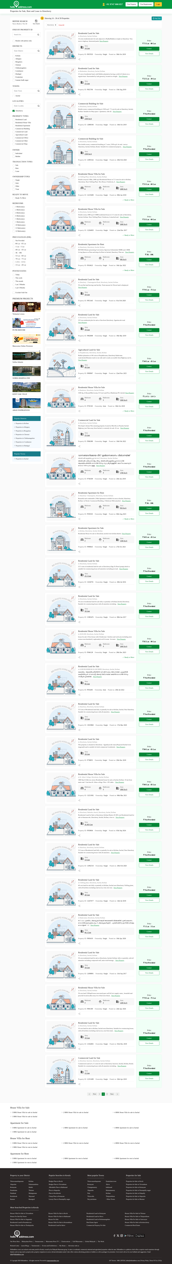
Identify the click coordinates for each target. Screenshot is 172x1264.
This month (19, 281)
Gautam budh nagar (21, 80)
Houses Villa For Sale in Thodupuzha (22, 1225)
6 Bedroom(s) (20, 216)
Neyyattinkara (91, 1199)
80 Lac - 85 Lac (20, 244)
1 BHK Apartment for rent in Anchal (24, 1162)
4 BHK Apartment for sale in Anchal (126, 1128)
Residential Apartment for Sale (91, 528)
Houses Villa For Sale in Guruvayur (136, 1219)
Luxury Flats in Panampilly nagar (59, 1199)
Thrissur (31, 1190)
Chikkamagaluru (20, 68)
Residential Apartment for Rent (91, 244)
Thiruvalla (90, 1196)
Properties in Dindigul (23, 446)
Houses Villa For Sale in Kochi (58, 1213)
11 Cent (87, 1073)
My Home (62, 1246)
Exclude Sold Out (21, 292)
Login (158, 4)
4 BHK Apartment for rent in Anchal (126, 1158)
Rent (16, 168)
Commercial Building (22, 129)
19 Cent (87, 330)
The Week (101, 1241)
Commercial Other (21, 141)
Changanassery (92, 1187)
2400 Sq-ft (123, 646)
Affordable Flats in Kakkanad (58, 1187)
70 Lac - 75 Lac (20, 259)
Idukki (31, 1187)
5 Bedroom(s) (20, 219)
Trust (17, 189)
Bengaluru (18, 62)
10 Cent (87, 1038)
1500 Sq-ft (123, 541)
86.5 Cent (88, 932)
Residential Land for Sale (88, 33)
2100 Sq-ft (88, 119)
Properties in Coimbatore (23, 442)
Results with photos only (23, 41)
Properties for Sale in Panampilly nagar (138, 1190)
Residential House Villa (23, 122)
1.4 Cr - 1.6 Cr (20, 262)
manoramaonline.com (53, 1260)
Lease (17, 171)
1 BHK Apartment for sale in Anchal (24, 1132)
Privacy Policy (145, 1260)
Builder (17, 156)
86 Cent (87, 684)
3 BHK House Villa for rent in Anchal (24, 1143)
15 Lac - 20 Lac (20, 265)
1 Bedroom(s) (20, 222)
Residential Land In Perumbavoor (20, 1222)
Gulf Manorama (78, 1241)
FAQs (160, 1260)
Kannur (12, 1199)
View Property (103, 41)
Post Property (131, 4)
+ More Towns (110, 1199)
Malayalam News (27, 1241)
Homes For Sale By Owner (18, 1216)
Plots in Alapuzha (54, 1190)
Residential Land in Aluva (95, 1216)
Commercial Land (21, 132)
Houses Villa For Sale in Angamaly (21, 1219)
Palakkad (13, 1193)
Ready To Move (20, 198)
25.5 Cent (88, 576)
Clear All (61, 25)
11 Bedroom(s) (20, 228)
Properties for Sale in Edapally (135, 1193)
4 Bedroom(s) (20, 213)
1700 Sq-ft (123, 473)
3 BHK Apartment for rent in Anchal (24, 1158)
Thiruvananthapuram (17, 1181)
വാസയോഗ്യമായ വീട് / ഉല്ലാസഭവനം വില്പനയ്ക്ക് (104, 455)
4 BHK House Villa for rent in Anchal (127, 1143)
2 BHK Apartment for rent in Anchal (75, 1158)
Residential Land (21, 119)
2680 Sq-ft (123, 189)
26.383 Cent (89, 824)
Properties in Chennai (22, 434)
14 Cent (87, 48)
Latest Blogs (25, 1246)
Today (17, 275)
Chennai (18, 65)
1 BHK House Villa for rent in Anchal (24, 1147)
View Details (149, 54)
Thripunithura (110, 1196)
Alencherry (19, 111)
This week (18, 278)
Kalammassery (110, 1190)
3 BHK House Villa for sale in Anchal (24, 1112)
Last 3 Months (20, 284)
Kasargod (32, 1199)
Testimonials (35, 1246)
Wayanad (32, 1196)
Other (17, 186)
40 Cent (87, 367)
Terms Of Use (153, 1260)
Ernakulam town (111, 1181)
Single (17, 180)
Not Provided (19, 240)
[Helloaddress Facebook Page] (114, 1236)
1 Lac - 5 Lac (19, 247)
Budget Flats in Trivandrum (57, 1184)
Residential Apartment (22, 126)
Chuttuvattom (65, 1241)
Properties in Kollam (22, 423)
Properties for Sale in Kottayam (136, 1187)
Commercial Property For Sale (96, 1225)
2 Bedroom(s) (20, 210)
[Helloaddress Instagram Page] (121, 1236)
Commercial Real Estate (132, 1225)
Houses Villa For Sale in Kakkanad (59, 1216)
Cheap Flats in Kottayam (56, 1196)
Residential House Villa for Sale (91, 174)
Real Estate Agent (92, 1222)
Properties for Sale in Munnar (135, 1199)
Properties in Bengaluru (23, 431)
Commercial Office (21, 138)
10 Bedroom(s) (20, 225)
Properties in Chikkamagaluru (25, 438)
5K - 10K (18, 253)
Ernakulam (19, 77)
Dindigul (18, 74)
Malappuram (33, 1193)
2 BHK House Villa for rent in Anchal (75, 1143)
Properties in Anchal (22, 459)
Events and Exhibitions (49, 1246)
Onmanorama (39, 1241)
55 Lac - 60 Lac (20, 256)
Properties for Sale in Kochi (134, 1181)
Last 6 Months (20, 288)
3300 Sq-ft (123, 400)
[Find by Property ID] (38, 34)
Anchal (17, 96)
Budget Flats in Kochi (56, 1181)
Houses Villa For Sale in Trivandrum (21, 1213)
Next (111, 1094)
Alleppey (18, 59)
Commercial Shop (21, 144)
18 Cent (87, 754)
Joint (17, 183)
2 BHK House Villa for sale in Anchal (75, 1112)
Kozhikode (13, 1196)
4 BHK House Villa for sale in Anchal (126, 1112)
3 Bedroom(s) (20, 207)
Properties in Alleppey (23, 427)
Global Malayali (90, 1241)
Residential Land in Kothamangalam (98, 1219)
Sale (16, 165)
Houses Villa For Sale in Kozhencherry (137, 1222)
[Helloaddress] (21, 4)
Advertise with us (73, 1246)
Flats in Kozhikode (55, 1193)
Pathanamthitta (33, 1184)
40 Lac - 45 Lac (20, 250)
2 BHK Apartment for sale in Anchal (75, 1128)
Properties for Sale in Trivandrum (136, 1184)
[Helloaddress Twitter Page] (118, 1236)
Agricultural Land (21, 135)
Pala (88, 1193)
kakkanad (109, 1187)
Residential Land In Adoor (56, 1225)
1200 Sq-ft (123, 1003)
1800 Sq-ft (123, 789)
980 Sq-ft (123, 259)
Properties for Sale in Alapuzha (135, 1196)
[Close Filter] (42, 18)
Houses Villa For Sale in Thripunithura (137, 1216)
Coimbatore (19, 71)
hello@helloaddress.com (17, 1254)
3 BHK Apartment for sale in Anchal (24, 1128)
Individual (18, 153)
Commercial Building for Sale (90, 103)
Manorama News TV (52, 1241)
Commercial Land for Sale (89, 420)
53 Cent (87, 719)
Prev (94, 1094)
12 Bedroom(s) (20, 231)
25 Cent (87, 84)
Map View (158, 18)
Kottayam (13, 1187)
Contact (149, 49)
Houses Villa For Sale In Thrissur (135, 1213)
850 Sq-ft (123, 508)
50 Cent (87, 295)
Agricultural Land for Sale (89, 350)
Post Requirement (146, 4)
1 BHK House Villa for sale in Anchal (24, 1116)
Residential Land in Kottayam (96, 1213)
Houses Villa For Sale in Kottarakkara (60, 1222)
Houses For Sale (53, 1219)
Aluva (108, 1184)
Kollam (17, 56)
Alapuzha (13, 1184)
